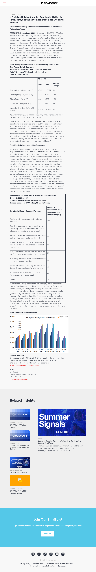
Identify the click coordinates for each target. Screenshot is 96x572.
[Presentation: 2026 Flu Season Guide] (20, 462)
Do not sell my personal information (42, 566)
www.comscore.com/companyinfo (24, 365)
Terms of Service (38, 564)
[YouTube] (57, 555)
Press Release (16, 14)
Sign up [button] (47, 534)
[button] (4, 3)
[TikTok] (45, 555)
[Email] (63, 555)
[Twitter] (33, 555)
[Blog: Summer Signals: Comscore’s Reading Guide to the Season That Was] (62, 422)
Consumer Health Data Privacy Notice (60, 564)
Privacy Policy (25, 564)
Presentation (16, 470)
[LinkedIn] (39, 555)
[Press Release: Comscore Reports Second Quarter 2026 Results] (20, 414)
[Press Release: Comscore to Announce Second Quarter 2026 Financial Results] (20, 480)
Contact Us (62, 566)
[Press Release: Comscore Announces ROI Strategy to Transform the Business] (20, 436)
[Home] (49, 3)
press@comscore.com (19, 379)
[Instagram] (51, 555)
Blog (40, 438)
